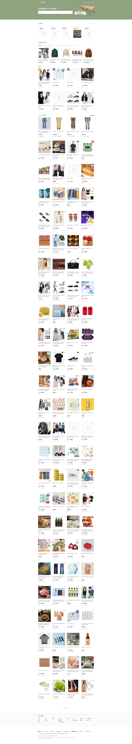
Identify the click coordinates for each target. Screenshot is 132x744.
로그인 (85, 2)
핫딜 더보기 (66, 708)
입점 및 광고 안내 (88, 731)
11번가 (57, 45)
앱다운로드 (41, 731)
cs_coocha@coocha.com (59, 737)
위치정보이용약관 (66, 731)
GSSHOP (60, 718)
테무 (73, 718)
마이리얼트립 (89, 718)
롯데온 (45, 45)
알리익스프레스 (75, 720)
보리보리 (81, 720)
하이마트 (67, 718)
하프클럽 (40, 45)
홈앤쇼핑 (60, 720)
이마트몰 (49, 45)
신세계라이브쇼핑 (61, 721)
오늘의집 (66, 45)
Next (94, 32)
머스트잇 (53, 718)
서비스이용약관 (58, 731)
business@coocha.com (72, 737)
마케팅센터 (81, 731)
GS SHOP (61, 45)
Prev (38, 32)
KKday (88, 720)
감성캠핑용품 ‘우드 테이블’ (47, 8)
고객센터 (52, 731)
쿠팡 (71, 45)
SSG (53, 45)
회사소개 (46, 731)
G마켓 (75, 45)
